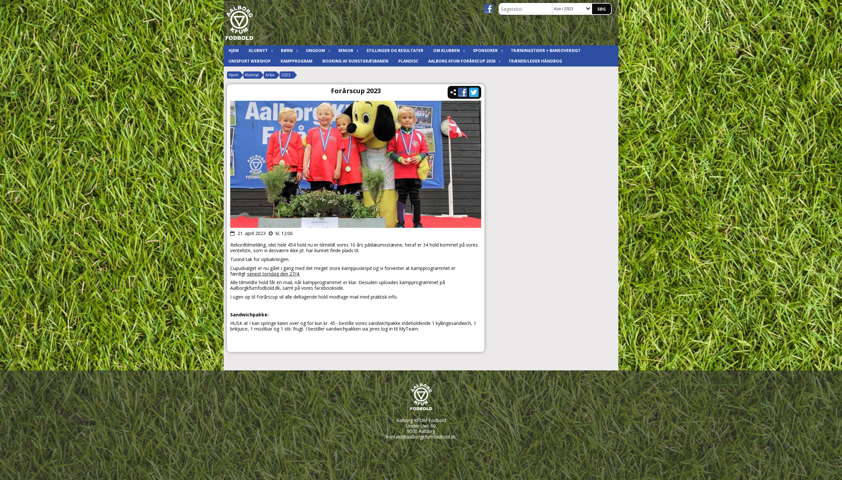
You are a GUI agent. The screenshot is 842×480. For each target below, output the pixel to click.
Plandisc (408, 61)
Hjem (234, 50)
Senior (345, 50)
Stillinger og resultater (394, 50)
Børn (287, 50)
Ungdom (315, 50)
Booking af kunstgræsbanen (355, 61)
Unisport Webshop (250, 61)
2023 (285, 75)
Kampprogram (296, 61)
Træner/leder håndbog (535, 61)
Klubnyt (258, 50)
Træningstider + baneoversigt (546, 50)
